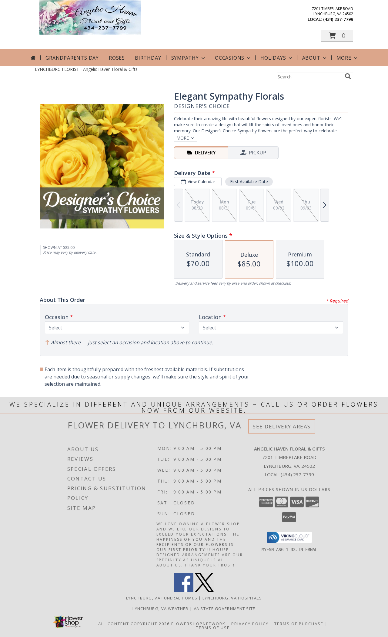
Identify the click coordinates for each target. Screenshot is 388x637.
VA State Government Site (225, 608)
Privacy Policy (250, 623)
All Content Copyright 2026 (134, 623)
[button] (337, 35)
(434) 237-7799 (338, 19)
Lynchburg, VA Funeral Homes (161, 598)
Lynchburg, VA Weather (160, 608)
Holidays (273, 57)
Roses (117, 57)
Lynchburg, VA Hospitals (232, 598)
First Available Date (249, 181)
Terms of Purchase (298, 623)
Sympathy (185, 57)
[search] (348, 76)
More (343, 57)
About (311, 57)
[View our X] (204, 590)
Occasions (229, 57)
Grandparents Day (72, 57)
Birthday (148, 57)
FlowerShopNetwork (198, 623)
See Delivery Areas (282, 426)
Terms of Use (213, 627)
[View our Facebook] (183, 590)
